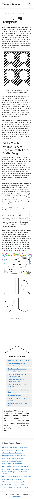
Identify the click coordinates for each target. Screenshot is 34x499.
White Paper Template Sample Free (17, 404)
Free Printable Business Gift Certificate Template (17, 375)
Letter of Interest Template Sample (13, 484)
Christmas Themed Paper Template (13, 455)
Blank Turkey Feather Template (12, 464)
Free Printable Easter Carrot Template (17, 385)
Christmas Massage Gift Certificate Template (16, 476)
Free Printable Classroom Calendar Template (16, 380)
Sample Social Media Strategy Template (17, 399)
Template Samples (11, 4)
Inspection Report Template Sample (13, 450)
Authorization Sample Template (12, 461)
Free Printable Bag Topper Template (16, 365)
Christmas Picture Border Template (13, 482)
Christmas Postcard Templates (12, 453)
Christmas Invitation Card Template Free (15, 447)
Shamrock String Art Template (12, 479)
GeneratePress (17, 496)
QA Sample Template (14, 395)
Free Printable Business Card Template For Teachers (17, 370)
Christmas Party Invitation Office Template (15, 466)
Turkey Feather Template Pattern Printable (15, 487)
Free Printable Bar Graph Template (13, 458)
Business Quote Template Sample (18, 360)
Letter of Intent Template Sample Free (18, 391)
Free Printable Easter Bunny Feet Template (16, 469)
